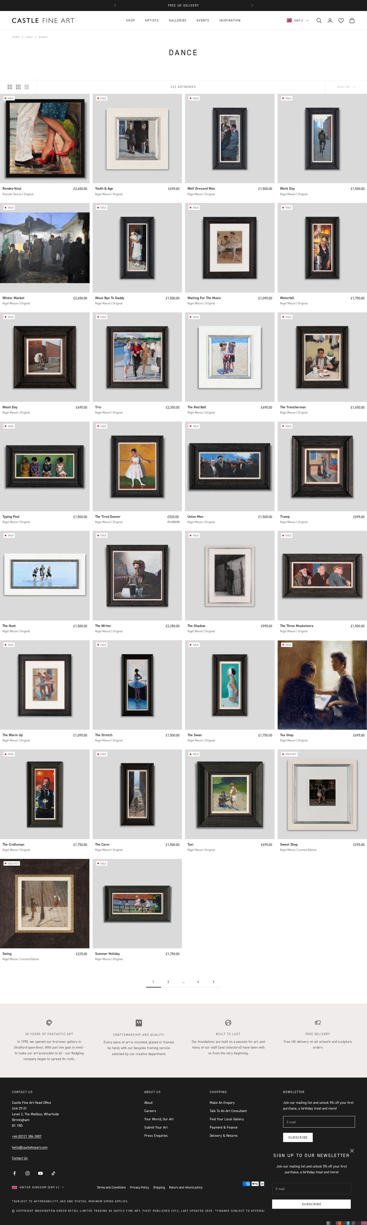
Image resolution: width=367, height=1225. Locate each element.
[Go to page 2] (213, 981)
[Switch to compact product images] (26, 87)
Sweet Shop (289, 844)
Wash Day (9, 407)
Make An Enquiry (222, 1102)
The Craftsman (13, 844)
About (148, 1102)
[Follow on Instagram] (27, 1173)
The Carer (102, 844)
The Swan (194, 735)
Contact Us (20, 1158)
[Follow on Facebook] (14, 1173)
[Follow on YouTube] (40, 1173)
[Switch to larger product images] (9, 87)
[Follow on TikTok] (53, 1173)
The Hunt (9, 625)
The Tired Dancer (108, 516)
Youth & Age (104, 188)
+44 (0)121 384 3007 (26, 1136)
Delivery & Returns (224, 1135)
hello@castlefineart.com (29, 1147)
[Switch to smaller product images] (18, 87)
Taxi (190, 844)
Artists (152, 20)
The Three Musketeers (297, 625)
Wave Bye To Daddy (109, 298)
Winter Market (13, 298)
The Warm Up (12, 735)
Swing (6, 953)
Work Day (287, 188)
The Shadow (196, 625)
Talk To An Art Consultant (228, 1111)
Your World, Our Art (159, 1119)
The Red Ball (196, 407)
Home (16, 36)
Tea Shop (286, 735)
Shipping (159, 1187)
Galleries (178, 20)
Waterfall (287, 298)
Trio (98, 407)
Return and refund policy (185, 1187)
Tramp (285, 516)
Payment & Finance (224, 1127)
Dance (43, 36)
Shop (130, 20)
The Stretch (103, 735)
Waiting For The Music (204, 298)
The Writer (103, 625)
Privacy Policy (139, 1187)
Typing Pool (10, 516)
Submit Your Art (156, 1127)
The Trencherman (293, 407)
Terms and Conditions (111, 1187)
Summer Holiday (107, 953)
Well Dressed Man (201, 188)
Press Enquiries (156, 1135)
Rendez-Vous (11, 188)
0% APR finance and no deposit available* (183, 5)
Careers (150, 1111)
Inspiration (230, 20)
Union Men (195, 516)
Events (203, 20)
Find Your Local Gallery (227, 1119)
